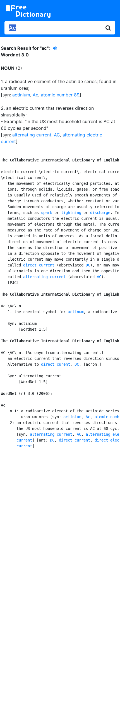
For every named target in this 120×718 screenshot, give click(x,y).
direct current (38, 265)
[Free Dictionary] (28, 11)
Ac (35, 95)
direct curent (55, 364)
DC (88, 265)
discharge (100, 212)
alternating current (31, 135)
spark (46, 212)
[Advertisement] (60, 520)
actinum (75, 312)
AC (57, 135)
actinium (21, 95)
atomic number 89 (60, 95)
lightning (71, 212)
